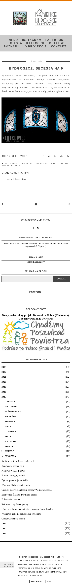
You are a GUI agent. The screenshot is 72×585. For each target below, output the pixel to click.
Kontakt (58, 46)
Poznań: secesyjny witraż (13, 475)
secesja (65, 163)
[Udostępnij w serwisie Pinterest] (67, 157)
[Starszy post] (69, 204)
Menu (13, 40)
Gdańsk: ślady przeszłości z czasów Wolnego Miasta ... (27, 490)
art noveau (12, 163)
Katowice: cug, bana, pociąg (15, 504)
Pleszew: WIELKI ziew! (13, 471)
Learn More (37, 581)
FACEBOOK (54, 40)
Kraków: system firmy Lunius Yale (18, 461)
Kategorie (35, 43)
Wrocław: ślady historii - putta (16, 485)
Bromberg (28, 163)
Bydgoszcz (42, 163)
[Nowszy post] (3, 204)
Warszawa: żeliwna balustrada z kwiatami (21, 514)
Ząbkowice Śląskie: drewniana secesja (19, 495)
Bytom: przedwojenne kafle (15, 480)
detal (54, 163)
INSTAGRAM (31, 40)
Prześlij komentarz (16, 179)
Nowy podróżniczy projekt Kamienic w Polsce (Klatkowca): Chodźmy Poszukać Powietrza (36, 317)
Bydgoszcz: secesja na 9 (13, 466)
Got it (50, 581)
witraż (6, 165)
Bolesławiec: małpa (11, 499)
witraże (15, 165)
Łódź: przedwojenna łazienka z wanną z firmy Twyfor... (28, 509)
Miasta (16, 43)
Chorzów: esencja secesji (13, 518)
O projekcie (36, 46)
